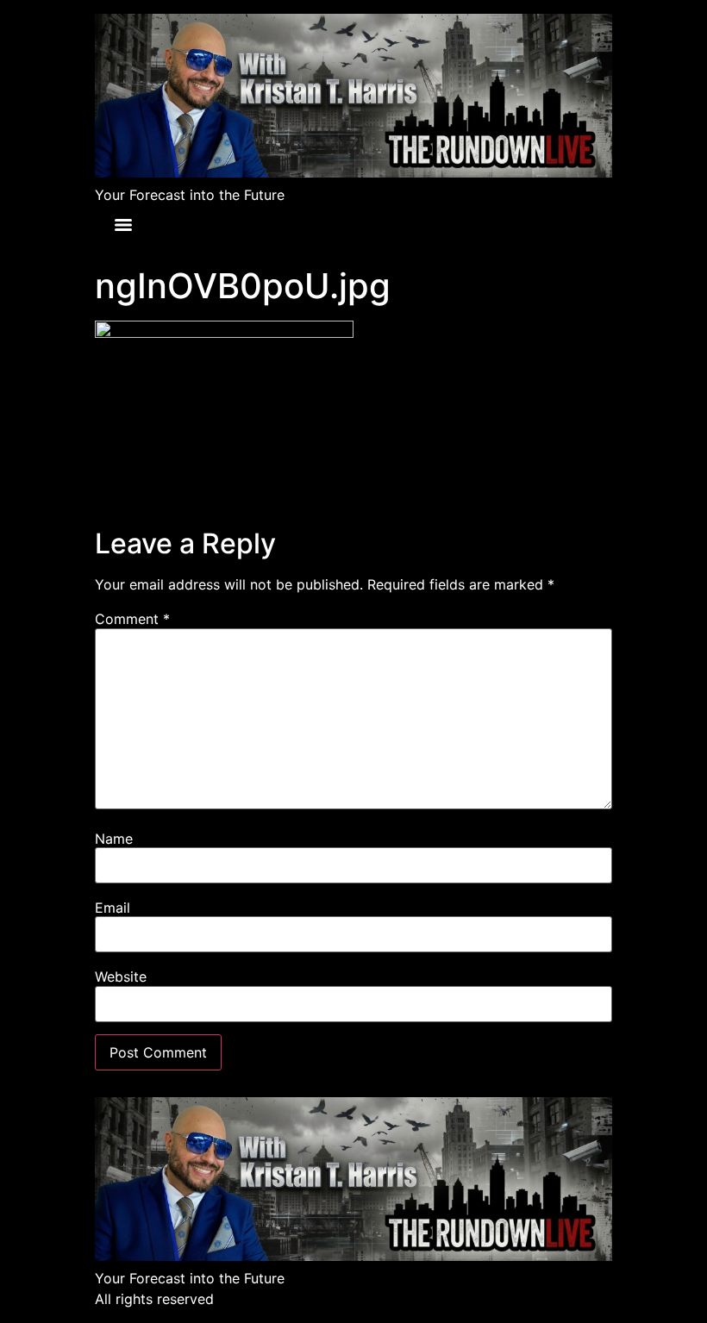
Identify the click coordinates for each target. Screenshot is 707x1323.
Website (121, 976)
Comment (132, 619)
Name (114, 839)
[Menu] (123, 225)
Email (112, 907)
